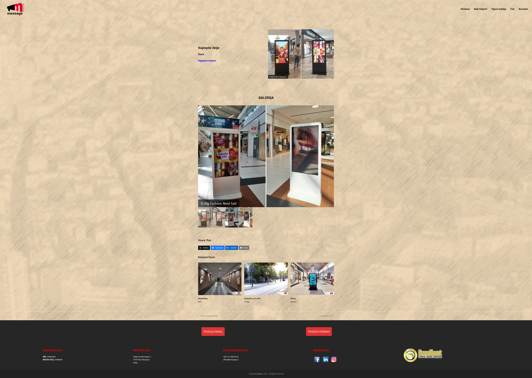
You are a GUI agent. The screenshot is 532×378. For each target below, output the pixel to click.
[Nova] (312, 278)
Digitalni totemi (207, 60)
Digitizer (260, 374)
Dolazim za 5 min (252, 298)
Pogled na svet (325, 316)
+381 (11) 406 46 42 (230, 356)
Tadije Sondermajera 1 (142, 356)
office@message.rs (231, 359)
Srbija (135, 362)
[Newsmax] (219, 278)
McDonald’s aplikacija (208, 316)
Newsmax (203, 298)
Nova (293, 298)
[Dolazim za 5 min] (266, 278)
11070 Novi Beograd (141, 359)
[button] (200, 156)
